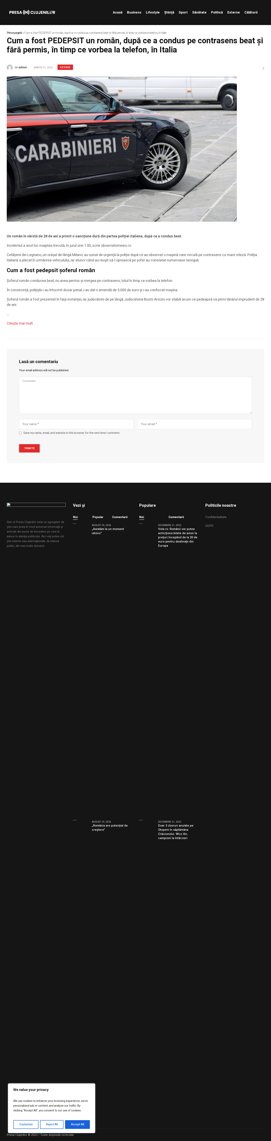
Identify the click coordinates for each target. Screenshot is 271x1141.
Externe (65, 67)
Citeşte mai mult (20, 323)
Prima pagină (14, 33)
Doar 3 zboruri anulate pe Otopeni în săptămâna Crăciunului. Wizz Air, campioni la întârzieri (175, 832)
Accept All (77, 1124)
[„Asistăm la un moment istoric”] (81, 669)
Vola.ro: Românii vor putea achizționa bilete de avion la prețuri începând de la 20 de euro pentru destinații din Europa (177, 537)
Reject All (52, 1124)
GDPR (209, 526)
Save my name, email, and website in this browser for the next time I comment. (71, 433)
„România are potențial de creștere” (110, 828)
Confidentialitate (216, 517)
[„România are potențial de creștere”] (81, 966)
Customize (26, 1124)
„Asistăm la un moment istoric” (108, 531)
